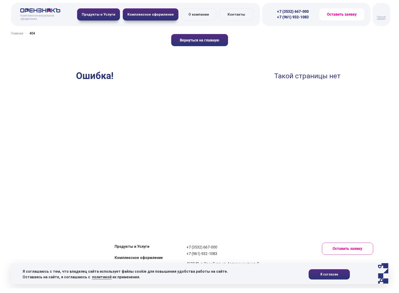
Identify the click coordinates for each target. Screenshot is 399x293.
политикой (102, 277)
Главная (17, 33)
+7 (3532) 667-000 (293, 11)
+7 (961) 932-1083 (293, 17)
